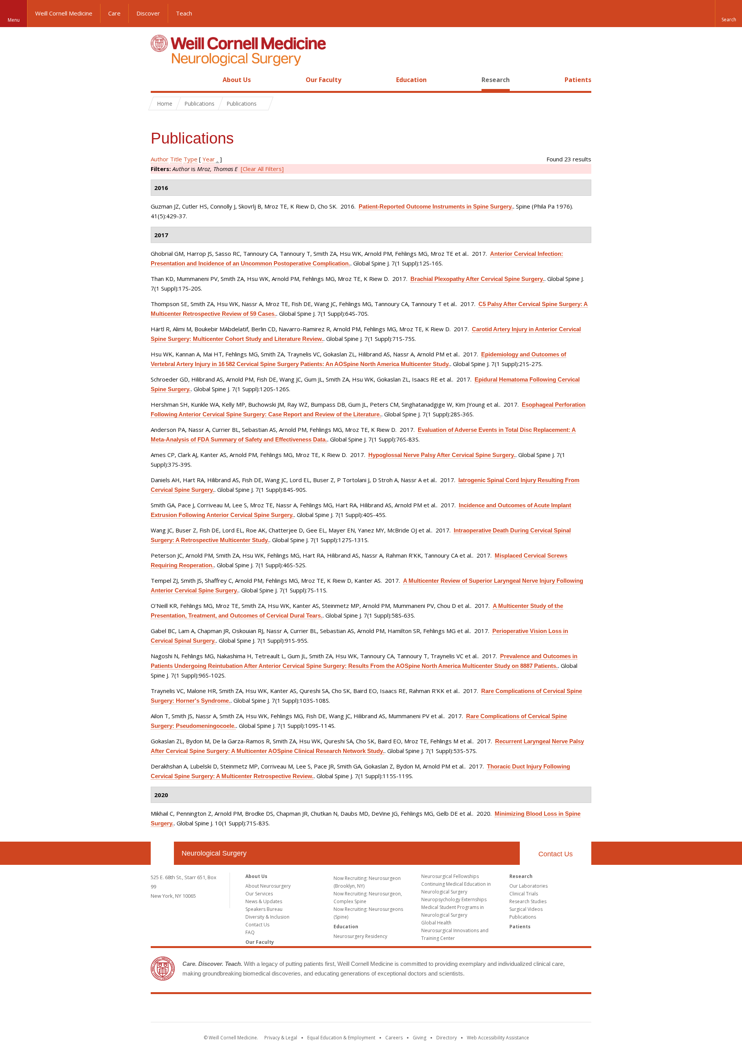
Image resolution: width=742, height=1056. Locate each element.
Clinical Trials (523, 893)
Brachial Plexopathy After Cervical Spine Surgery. (477, 279)
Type (190, 159)
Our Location (162, 853)
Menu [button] (14, 20)
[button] (728, 13)
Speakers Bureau (264, 909)
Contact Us (555, 854)
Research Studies (527, 901)
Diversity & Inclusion (267, 917)
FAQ (250, 932)
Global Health (436, 922)
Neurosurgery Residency (360, 936)
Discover (148, 13)
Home (159, 79)
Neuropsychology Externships (454, 899)
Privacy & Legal (280, 1037)
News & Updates (263, 901)
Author (159, 159)
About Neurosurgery (268, 886)
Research (496, 79)
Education (411, 79)
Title (176, 159)
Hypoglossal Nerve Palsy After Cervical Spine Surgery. (441, 455)
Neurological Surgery (214, 853)
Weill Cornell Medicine (63, 13)
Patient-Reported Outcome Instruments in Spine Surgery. (436, 206)
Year (209, 159)
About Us (237, 79)
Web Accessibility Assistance (498, 1037)
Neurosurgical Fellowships (450, 876)
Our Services (259, 893)
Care (114, 13)
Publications (522, 917)
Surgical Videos (526, 909)
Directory (446, 1037)
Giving (419, 1037)
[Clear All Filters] (262, 169)
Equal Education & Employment (341, 1037)
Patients (578, 79)
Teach (184, 13)
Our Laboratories (528, 886)
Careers (394, 1037)
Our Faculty (323, 79)
